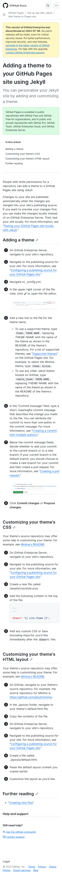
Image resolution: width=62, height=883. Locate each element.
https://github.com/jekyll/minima (31, 697)
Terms (31, 866)
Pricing (7, 870)
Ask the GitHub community (21, 831)
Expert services (22, 870)
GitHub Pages (16, 12)
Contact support (15, 836)
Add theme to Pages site (22, 16)
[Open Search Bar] (48, 5)
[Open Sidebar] (4, 14)
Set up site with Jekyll (39, 12)
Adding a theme (18, 239)
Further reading (18, 793)
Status (52, 866)
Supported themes (45, 353)
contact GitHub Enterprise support (25, 52)
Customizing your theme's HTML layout (29, 657)
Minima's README (32, 544)
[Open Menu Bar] (56, 5)
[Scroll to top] (54, 875)
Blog (35, 870)
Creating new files (21, 802)
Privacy (42, 866)
